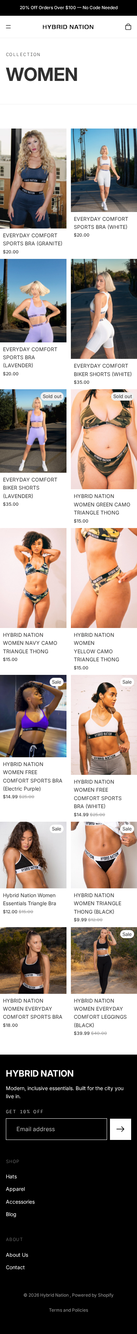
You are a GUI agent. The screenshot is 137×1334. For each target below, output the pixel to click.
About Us (17, 1254)
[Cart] (128, 27)
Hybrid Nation (55, 1295)
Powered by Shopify (93, 1295)
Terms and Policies (68, 1310)
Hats (11, 1176)
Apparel (15, 1189)
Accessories (20, 1201)
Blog (11, 1214)
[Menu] (8, 26)
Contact (15, 1267)
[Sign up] (120, 1129)
